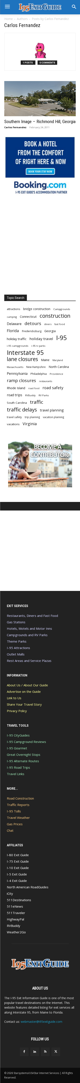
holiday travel (41, 338)
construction (55, 315)
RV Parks (44, 395)
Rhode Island (16, 388)
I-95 (61, 338)
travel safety (14, 417)
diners (47, 324)
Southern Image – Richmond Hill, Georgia (40, 121)
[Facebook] (24, 1052)
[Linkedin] (35, 1052)
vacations (13, 424)
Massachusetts (15, 367)
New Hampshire (36, 367)
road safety (52, 388)
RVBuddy (30, 395)
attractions (13, 309)
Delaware (14, 324)
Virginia (30, 424)
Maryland (57, 360)
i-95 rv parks (38, 345)
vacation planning (53, 417)
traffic (36, 402)
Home (8, 19)
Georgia (50, 331)
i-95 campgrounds (17, 345)
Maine (45, 360)
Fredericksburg (31, 331)
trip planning (32, 417)
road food (33, 388)
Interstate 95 (25, 352)
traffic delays (22, 409)
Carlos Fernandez (15, 127)
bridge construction (36, 309)
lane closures (22, 359)
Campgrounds (61, 309)
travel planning (52, 410)
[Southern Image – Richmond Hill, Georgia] (40, 98)
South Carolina (17, 403)
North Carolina (59, 367)
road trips (14, 395)
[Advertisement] (40, 245)
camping (12, 316)
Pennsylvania (17, 373)
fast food (59, 324)
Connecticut (28, 317)
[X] (56, 1052)
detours (33, 323)
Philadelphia (39, 374)
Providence (56, 373)
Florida (13, 330)
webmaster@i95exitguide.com (41, 1022)
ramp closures (21, 380)
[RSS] (45, 1052)
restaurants (45, 381)
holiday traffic (16, 339)
